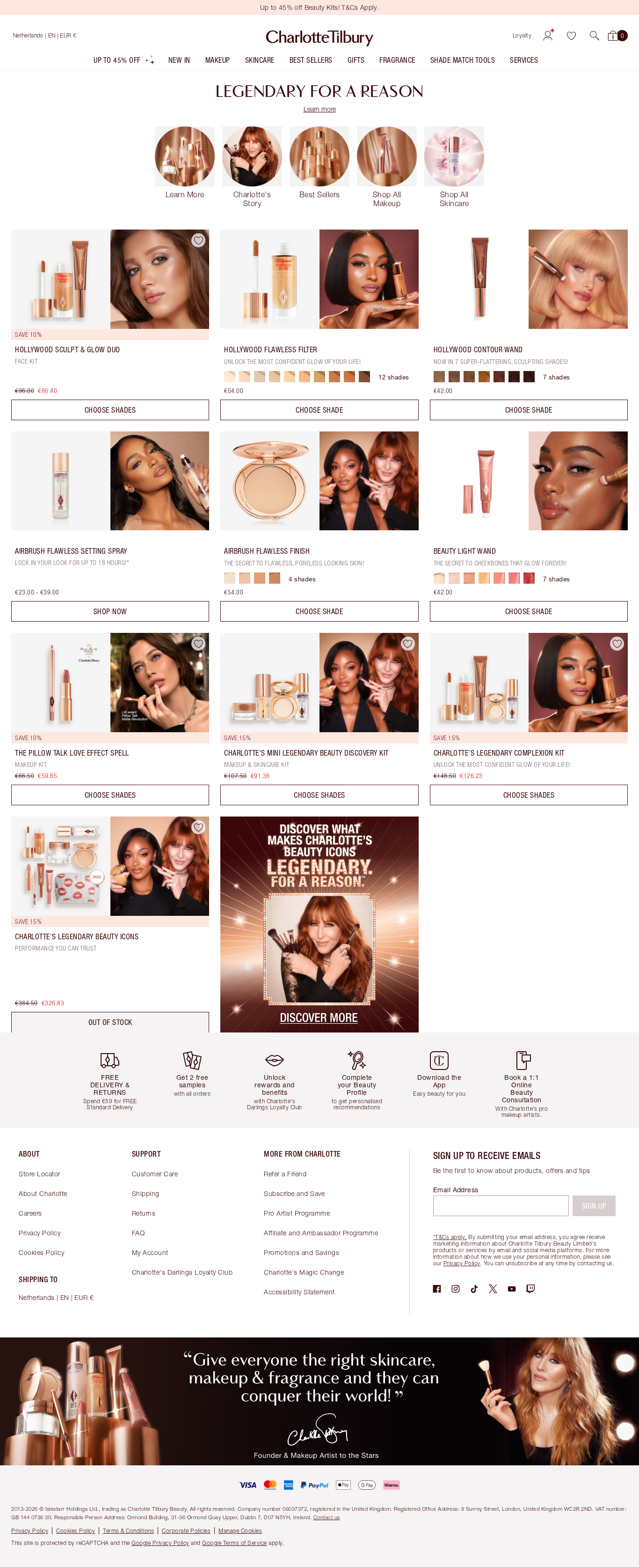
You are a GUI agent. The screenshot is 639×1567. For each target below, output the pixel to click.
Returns (144, 1213)
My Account (150, 1252)
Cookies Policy (41, 1252)
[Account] (548, 35)
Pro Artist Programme (297, 1213)
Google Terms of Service (234, 1542)
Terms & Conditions (128, 1530)
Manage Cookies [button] (240, 1530)
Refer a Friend (285, 1174)
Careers (30, 1213)
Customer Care (155, 1174)
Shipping (146, 1193)
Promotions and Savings (301, 1252)
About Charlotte (43, 1193)
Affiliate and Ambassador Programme (321, 1233)
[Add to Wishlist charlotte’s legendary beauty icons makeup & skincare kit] (198, 827)
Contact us (326, 1517)
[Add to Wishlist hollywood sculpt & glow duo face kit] (198, 240)
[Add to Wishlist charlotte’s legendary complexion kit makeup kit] (617, 644)
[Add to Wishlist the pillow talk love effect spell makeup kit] (198, 644)
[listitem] (124, 62)
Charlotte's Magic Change (304, 1272)
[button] (594, 35)
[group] (114, 1080)
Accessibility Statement (299, 1292)
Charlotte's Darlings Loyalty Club (182, 1272)
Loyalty (522, 35)
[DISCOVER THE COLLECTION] (319, 1029)
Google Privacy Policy (160, 1542)
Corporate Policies (186, 1530)
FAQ (138, 1233)
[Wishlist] (571, 35)
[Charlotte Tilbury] (320, 35)
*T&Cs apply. (450, 1236)
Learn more (320, 109)
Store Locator (39, 1174)
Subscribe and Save (294, 1193)
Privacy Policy (39, 1233)
